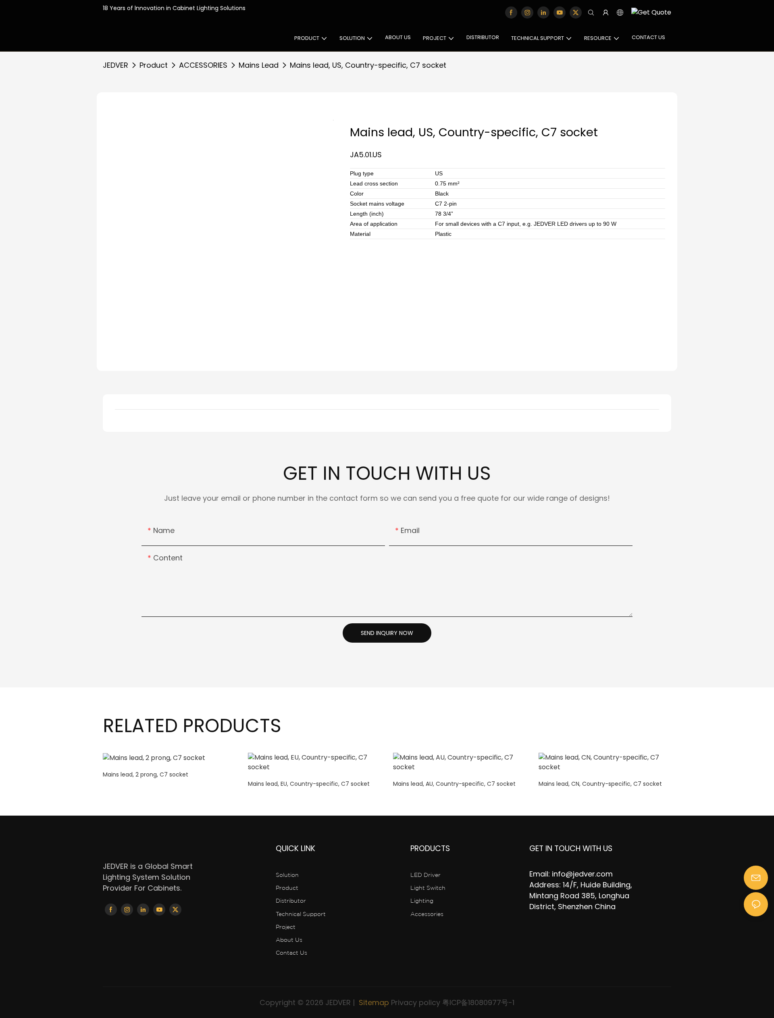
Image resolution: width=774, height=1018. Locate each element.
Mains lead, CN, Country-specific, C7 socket (600, 784)
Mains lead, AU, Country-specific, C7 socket (454, 784)
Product (153, 65)
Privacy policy (415, 1002)
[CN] (649, 13)
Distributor (291, 900)
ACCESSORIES (203, 65)
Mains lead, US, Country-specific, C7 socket (368, 65)
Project (285, 927)
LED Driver (425, 875)
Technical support (301, 914)
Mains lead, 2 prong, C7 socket (145, 774)
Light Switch (427, 888)
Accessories (426, 914)
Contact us (291, 952)
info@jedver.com (582, 874)
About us (289, 940)
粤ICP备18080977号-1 (478, 1002)
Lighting (421, 900)
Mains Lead (259, 65)
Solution (287, 875)
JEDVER (115, 65)
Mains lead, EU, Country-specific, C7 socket (309, 784)
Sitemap (373, 1002)
